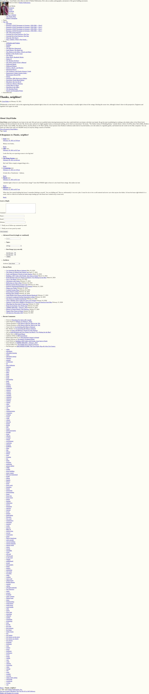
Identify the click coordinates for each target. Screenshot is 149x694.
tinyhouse (9, 644)
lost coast (8, 519)
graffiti (8, 469)
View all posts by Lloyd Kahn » (9, 129)
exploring (9, 443)
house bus (9, 496)
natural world (10, 545)
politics (8, 568)
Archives (5, 263)
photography (9, 564)
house (7, 494)
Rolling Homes (10, 582)
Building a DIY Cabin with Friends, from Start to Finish (22, 276)
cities (7, 404)
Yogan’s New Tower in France (14, 311)
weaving (8, 676)
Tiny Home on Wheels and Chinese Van (17, 272)
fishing (8, 452)
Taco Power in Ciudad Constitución (16, 299)
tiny (7, 633)
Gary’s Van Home (11, 279)
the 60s (8, 624)
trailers (8, 647)
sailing (8, 586)
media (8, 526)
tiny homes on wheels (12, 639)
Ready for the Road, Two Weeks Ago (16, 306)
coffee (8, 409)
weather (8, 674)
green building (10, 471)
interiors (8, 508)
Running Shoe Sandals (12, 293)
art (7, 363)
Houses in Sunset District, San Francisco (17, 309)
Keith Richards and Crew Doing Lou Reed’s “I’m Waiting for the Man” (26, 277)
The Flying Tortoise (9, 158)
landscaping (9, 515)
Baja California (10, 365)
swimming (9, 619)
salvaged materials (11, 587)
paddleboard (9, 561)
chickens (8, 399)
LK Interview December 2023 (14, 313)
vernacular (9, 665)
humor (8, 499)
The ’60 (5, 22)
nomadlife (9, 550)
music (8, 536)
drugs (7, 434)
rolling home (9, 580)
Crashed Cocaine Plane (12, 290)
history (8, 482)
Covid (8, 416)
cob (7, 407)
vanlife (8, 658)
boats (7, 377)
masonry (8, 524)
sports (8, 610)
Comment (3, 213)
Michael (5, 187)
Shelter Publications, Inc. (15, 689)
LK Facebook (10, 11)
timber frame (10, 632)
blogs (7, 376)
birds (7, 374)
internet (8, 510)
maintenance (9, 520)
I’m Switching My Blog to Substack (16, 270)
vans (7, 660)
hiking (8, 478)
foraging (8, 457)
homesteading (10, 492)
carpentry (8, 397)
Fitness (8, 76)
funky (7, 460)
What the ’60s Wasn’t (12, 38)
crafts (7, 418)
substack (8, 616)
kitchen (8, 513)
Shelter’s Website (11, 15)
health (8, 476)
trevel (7, 654)
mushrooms (9, 534)
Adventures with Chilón (13, 281)
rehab (7, 575)
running (8, 584)
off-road (8, 554)
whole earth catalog (11, 677)
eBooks (8, 436)
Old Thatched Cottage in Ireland (30, 337)
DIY (7, 427)
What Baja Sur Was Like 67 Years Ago (17, 304)
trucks (8, 656)
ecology (8, 437)
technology (9, 621)
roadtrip (8, 577)
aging (7, 354)
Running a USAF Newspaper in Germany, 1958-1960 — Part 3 (24, 27)
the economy (9, 628)
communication (10, 411)
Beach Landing (12, 291)
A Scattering (7, 168)
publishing (9, 570)
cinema (8, 402)
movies (8, 533)
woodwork (9, 681)
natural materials (11, 543)
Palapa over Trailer (11, 288)
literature (8, 517)
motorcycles (9, 531)
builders (8, 385)
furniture (8, 462)
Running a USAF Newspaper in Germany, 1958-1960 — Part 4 (24, 25)
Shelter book (9, 598)
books (8, 383)
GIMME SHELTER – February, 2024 (16, 307)
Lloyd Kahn (5, 101)
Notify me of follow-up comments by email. (14, 225)
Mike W (8, 529)
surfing (8, 617)
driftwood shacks (11, 430)
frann (4, 139)
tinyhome (8, 642)
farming (8, 445)
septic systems (10, 596)
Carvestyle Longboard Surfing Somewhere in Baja (20, 297)
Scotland (8, 594)
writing (8, 683)
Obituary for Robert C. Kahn (24, 321)
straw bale (9, 612)
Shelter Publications (24, 2)
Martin (5, 178)
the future (9, 630)
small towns (9, 605)
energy (8, 439)
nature (8, 547)
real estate (9, 572)
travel (7, 649)
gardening (9, 464)
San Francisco (10, 589)
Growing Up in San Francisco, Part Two (17, 34)
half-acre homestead (12, 474)
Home (1, 688)
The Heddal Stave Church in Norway (28, 344)
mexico (8, 527)
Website (2, 222)
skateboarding (10, 601)
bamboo (8, 367)
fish (7, 450)
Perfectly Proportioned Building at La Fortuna (19, 286)
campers (8, 392)
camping (8, 393)
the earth (8, 626)
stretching (9, 614)
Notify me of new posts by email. (11, 228)
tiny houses (9, 640)
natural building (10, 542)
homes (8, 489)
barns (7, 369)
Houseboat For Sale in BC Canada (21, 320)
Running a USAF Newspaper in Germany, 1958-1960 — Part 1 (24, 31)
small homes (9, 603)
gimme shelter (10, 466)
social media (9, 607)
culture (8, 420)
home (7, 483)
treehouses (9, 653)
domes (8, 429)
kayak (8, 512)
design (8, 423)
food (7, 455)
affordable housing (11, 353)
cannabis (8, 395)
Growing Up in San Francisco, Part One (17, 36)
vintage (8, 669)
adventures (9, 351)
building (8, 386)
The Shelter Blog (11, 16)
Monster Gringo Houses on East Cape (17, 284)
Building (8, 45)
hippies (8, 480)
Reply (4, 147)
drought (8, 432)
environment (9, 441)
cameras (8, 390)
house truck (9, 497)
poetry (8, 566)
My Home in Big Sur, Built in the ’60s (29, 323)
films (7, 448)
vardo (7, 662)
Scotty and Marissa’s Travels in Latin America (19, 274)
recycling (8, 573)
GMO (7, 467)
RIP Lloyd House (20, 334)
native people (10, 540)
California (9, 388)
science (8, 593)
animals (8, 360)
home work (9, 485)
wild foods (9, 679)
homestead (9, 490)
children (8, 400)
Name (1, 216)
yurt (7, 684)
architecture (9, 362)
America (8, 358)
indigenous (9, 503)
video (7, 667)
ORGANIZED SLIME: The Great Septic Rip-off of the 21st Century (36, 346)
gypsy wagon (10, 473)
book (7, 381)
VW (7, 670)
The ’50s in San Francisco (13, 32)
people (8, 563)
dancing (8, 422)
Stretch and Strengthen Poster (14, 91)
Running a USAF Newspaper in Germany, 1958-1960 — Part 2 (24, 29)
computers (9, 413)
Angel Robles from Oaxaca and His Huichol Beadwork (21, 295)
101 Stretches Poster (12, 89)
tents (7, 623)
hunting (8, 501)
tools (7, 646)
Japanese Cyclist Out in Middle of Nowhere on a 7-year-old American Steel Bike (29, 302)
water (7, 672)
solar (7, 609)
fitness (8, 453)
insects (8, 504)
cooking (8, 415)
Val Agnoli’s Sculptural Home (26, 339)
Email (1, 219)
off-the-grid (9, 556)
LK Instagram (10, 8)
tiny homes (9, 635)
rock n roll (9, 579)
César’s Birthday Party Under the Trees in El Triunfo (21, 300)
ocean (7, 552)
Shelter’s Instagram (11, 18)
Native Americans (11, 538)
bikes (7, 372)
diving (8, 425)
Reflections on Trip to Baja (13, 283)
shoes (7, 600)
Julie (4, 148)
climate (8, 406)
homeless (8, 487)
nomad (8, 549)
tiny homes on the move (13, 637)
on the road (9, 557)
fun (7, 459)
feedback (8, 446)
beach (5, 131)
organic (8, 559)
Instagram (9, 506)
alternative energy (11, 356)
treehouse (9, 651)
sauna (7, 591)
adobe (8, 349)
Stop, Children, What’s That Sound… (16, 39)
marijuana (9, 522)
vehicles (8, 663)
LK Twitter (9, 9)
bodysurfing (9, 379)
